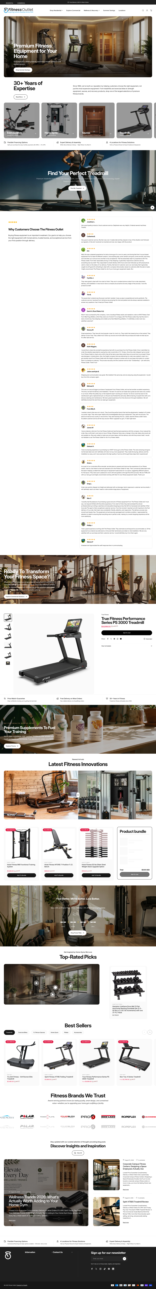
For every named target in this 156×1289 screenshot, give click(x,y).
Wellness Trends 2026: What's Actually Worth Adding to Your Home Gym (34, 1201)
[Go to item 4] (8, 646)
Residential (9, 3)
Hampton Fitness (117, 1004)
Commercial (21, 3)
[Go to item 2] (8, 627)
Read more (12, 1220)
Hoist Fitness (11, 862)
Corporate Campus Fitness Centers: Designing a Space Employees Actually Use (134, 1166)
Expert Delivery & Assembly (70, 142)
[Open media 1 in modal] (53, 654)
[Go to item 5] (8, 655)
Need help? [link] (149, 638)
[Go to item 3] (8, 636)
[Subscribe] (124, 1258)
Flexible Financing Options (17, 142)
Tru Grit (9, 1074)
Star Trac (123, 1074)
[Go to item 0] (8, 618)
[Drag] (78, 795)
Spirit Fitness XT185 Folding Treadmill (59, 1077)
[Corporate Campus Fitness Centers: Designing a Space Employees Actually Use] (106, 1174)
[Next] (146, 120)
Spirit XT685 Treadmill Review (136, 1202)
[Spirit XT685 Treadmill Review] (106, 1211)
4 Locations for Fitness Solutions (122, 142)
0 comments (27, 1192)
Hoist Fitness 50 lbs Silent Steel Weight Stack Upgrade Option (94, 866)
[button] (152, 207)
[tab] (9, 1032)
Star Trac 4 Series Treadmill (130, 1077)
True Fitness (105, 614)
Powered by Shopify (21, 1285)
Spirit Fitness (49, 1074)
